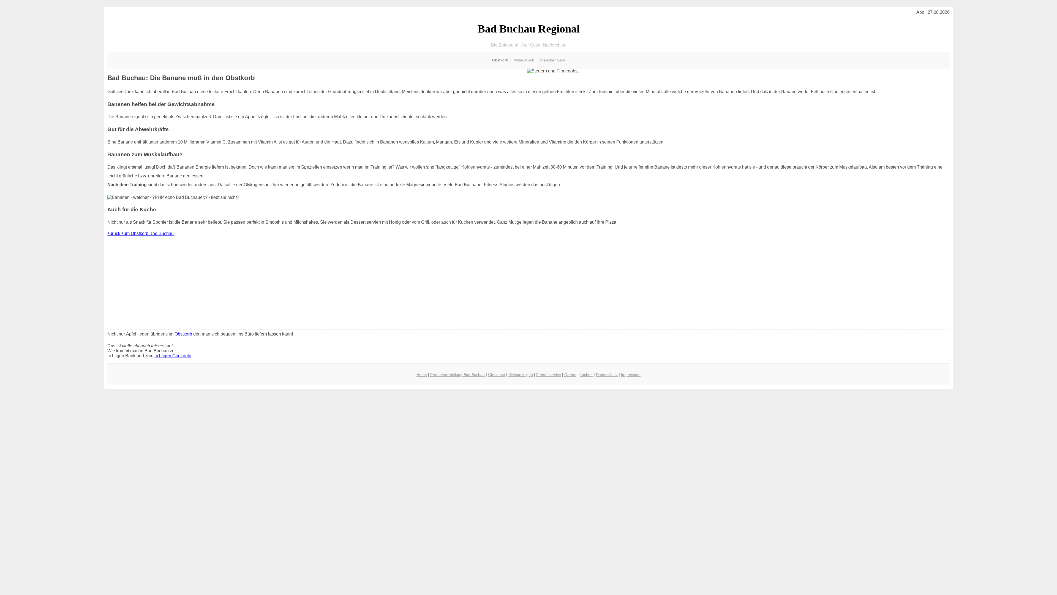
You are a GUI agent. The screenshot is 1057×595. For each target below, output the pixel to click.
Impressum (631, 374)
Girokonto (496, 374)
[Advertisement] (528, 284)
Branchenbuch (552, 60)
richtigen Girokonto (172, 355)
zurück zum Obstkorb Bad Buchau (140, 233)
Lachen (586, 374)
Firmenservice (548, 374)
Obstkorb (183, 334)
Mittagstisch (524, 60)
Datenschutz (607, 374)
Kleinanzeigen (520, 374)
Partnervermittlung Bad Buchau (457, 374)
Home (421, 374)
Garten (570, 374)
